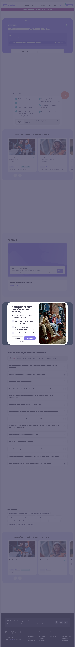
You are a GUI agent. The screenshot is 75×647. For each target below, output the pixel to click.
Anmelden (17, 338)
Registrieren (29, 338)
